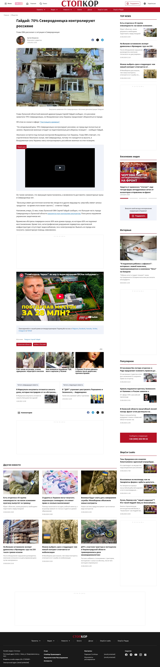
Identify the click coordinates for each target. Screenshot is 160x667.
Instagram (22, 331)
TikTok (29, 331)
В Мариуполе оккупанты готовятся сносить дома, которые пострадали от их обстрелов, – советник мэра (36, 392)
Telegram (75, 328)
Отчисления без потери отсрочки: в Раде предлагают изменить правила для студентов (138, 371)
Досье (90, 10)
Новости (66, 10)
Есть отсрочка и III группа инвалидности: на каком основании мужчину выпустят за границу (19, 500)
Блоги (79, 10)
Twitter (94, 328)
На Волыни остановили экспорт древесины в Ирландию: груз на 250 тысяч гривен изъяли (19, 550)
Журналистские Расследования (56, 658)
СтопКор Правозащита (52, 654)
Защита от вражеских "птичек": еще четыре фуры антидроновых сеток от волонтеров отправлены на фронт (137, 190)
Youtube (89, 328)
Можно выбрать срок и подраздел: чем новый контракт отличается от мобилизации (59, 550)
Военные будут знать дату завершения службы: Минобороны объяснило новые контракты (98, 500)
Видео (53, 10)
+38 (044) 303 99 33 (138, 439)
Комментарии (26, 413)
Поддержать (134, 3)
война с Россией (40, 344)
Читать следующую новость (73, 385)
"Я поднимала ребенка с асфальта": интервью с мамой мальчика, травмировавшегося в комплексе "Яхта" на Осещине (138, 267)
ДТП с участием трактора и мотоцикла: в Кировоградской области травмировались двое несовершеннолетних (98, 551)
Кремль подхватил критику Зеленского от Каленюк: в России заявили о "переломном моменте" (137, 391)
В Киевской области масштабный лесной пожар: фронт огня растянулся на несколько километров (138, 412)
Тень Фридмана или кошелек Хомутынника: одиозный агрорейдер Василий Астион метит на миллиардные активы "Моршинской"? (138, 463)
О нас (46, 651)
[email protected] (23, 662)
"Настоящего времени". (50, 122)
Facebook (82, 328)
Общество (14, 15)
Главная (6, 15)
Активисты (48, 661)
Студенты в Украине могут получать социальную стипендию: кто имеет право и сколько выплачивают (58, 500)
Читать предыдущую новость (27, 385)
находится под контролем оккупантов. (64, 213)
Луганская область (24, 344)
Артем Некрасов (32, 38)
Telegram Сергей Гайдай (32, 340)
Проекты (40, 10)
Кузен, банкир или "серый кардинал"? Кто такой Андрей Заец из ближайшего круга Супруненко (137, 503)
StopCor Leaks (102, 10)
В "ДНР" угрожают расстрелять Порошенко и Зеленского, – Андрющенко (82, 391)
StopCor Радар (118, 10)
